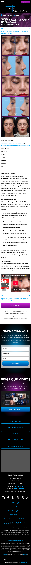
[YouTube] (18, 497)
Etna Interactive (23, 562)
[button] (2, 28)
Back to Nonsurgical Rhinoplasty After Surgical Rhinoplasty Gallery (14, 32)
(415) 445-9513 (18, 486)
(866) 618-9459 (19, 489)
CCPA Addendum (15, 515)
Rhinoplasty (9, 556)
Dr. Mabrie (5, 554)
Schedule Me (15, 305)
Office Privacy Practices (15, 511)
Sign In (17, 15)
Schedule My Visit (15, 421)
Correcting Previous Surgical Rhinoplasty (12, 143)
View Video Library (15, 409)
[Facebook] (8, 497)
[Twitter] (13, 497)
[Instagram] (3, 497)
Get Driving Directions (15, 446)
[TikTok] (27, 497)
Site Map (15, 507)
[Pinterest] (22, 497)
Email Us (15, 433)
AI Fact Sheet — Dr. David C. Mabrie (15, 519)
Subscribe (15, 363)
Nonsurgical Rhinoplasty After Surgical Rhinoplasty (15, 145)
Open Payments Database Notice (15, 540)
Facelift (25, 554)
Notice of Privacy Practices (15, 503)
